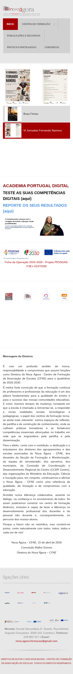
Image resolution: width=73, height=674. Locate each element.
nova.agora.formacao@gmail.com (36, 641)
